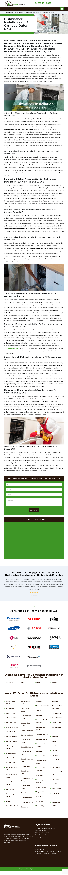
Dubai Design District (25, 741)
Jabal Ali (39, 710)
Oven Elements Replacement (44, 835)
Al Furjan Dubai (11, 722)
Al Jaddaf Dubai (11, 732)
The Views (55, 779)
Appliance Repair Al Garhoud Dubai (19, 12)
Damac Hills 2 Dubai (25, 724)
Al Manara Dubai (11, 741)
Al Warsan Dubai (11, 758)
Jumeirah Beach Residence (41, 721)
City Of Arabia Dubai (25, 710)
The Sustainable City (57, 773)
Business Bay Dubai (25, 702)
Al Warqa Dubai (11, 753)
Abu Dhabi (9, 683)
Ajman (23, 683)
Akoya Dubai (10, 708)
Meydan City (40, 792)
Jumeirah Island (41, 739)
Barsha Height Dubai (11, 795)
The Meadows (56, 755)
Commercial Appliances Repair (45, 828)
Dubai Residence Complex (27, 780)
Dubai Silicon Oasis (25, 787)
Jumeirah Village (41, 756)
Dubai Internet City (26, 753)
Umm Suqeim (56, 798)
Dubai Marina (25, 766)
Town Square (56, 788)
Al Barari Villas (10, 713)
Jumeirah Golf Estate (41, 728)
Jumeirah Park (41, 751)
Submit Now (34, 510)
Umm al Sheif (56, 793)
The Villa (54, 784)
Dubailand (24, 807)
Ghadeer (39, 701)
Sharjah (54, 683)
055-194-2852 (44, 3)
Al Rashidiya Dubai (10, 747)
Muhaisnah (55, 701)
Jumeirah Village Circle (41, 762)
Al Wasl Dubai (10, 762)
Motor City (39, 801)
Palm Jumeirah (56, 727)
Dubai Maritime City (26, 772)
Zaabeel (54, 810)
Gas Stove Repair (40, 830)
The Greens (55, 746)
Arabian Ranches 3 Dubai (11, 776)
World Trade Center (55, 804)
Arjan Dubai (10, 789)
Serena (53, 741)
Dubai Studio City (27, 802)
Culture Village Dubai (26, 717)
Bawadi (8, 801)
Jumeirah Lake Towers (41, 745)
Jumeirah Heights (42, 734)
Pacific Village (56, 722)
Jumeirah (39, 715)
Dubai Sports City (27, 797)
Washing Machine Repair (43, 837)
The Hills (54, 750)
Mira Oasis (39, 796)
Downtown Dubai (27, 735)
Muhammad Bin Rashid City (56, 707)
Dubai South (25, 793)
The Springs (55, 767)
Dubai (38, 683)
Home (6, 12)
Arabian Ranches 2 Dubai (11, 768)
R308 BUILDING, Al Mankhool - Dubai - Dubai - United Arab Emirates (50, 853)
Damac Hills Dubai (27, 730)
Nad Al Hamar (56, 713)
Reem (53, 732)
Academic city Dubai (10, 702)
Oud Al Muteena (57, 718)
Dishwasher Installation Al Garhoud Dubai (42, 12)
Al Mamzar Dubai (11, 736)
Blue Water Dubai (12, 806)
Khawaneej (40, 775)
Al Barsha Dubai (11, 718)
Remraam (54, 736)
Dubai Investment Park (27, 760)
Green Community (42, 706)
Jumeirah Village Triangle (41, 769)
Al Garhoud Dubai (12, 727)
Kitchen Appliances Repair (43, 833)
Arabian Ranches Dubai (11, 783)
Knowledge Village (40, 781)
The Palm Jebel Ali (56, 761)
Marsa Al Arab (41, 787)
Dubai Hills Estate (27, 747)
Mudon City (40, 806)
